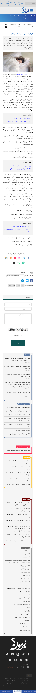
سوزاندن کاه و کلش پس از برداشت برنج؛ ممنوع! (18, 541)
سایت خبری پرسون (22, 74)
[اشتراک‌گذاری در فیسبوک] (31, 281)
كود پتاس (27, 554)
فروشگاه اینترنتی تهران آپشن (22, 617)
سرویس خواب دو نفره (24, 579)
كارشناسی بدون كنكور (24, 566)
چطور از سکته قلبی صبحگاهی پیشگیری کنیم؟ (18, 407)
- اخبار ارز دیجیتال (11, 683)
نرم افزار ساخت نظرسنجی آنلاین (22, 604)
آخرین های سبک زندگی (23, 404)
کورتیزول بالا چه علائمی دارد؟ (23, 430)
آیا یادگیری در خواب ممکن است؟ (22, 166)
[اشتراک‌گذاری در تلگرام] (22, 281)
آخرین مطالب (26, 499)
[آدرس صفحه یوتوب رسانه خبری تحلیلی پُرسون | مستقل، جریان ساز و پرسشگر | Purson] (15, 258)
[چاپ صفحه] (6, 24)
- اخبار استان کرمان (24, 683)
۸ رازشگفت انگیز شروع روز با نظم (22, 119)
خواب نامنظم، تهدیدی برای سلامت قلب (20, 169)
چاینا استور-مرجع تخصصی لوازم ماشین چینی (18, 588)
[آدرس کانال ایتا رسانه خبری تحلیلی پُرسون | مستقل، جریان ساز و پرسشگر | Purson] (10, 258)
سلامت (18, 285)
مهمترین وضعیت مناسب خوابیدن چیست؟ (19, 122)
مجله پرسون (26, 457)
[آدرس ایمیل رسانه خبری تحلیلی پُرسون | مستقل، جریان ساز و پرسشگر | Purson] (14, 262)
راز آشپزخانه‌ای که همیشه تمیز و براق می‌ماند (19, 434)
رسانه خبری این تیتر (25, 630)
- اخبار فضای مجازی (11, 681)
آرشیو (22, 3)
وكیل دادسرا (27, 551)
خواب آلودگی (11, 285)
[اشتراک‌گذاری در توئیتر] (27, 281)
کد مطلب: (28, 273)
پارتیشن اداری (26, 575)
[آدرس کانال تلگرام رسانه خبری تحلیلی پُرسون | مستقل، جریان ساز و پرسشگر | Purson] (24, 258)
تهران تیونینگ (26, 611)
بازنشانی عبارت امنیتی (18, 336)
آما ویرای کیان (10, 667)
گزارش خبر (27, 595)
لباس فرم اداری (26, 601)
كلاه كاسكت (27, 620)
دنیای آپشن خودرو (25, 614)
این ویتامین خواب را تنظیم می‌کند (22, 226)
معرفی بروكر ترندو (25, 569)
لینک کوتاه (28, 276)
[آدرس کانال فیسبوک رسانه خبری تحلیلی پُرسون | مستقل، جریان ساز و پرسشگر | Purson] (28, 258)
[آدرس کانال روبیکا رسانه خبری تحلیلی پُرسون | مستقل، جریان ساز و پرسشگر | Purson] (6, 258)
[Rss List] (1, 3)
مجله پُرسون (29, 24)
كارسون (28, 608)
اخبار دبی (28, 585)
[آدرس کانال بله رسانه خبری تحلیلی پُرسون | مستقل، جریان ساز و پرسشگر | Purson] (23, 262)
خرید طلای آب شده (25, 591)
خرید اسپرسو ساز (25, 572)
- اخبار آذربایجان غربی (23, 678)
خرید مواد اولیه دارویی (24, 598)
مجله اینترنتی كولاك (25, 624)
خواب (22, 285)
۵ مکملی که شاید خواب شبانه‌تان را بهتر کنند (19, 415)
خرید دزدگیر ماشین (25, 582)
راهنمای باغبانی (26, 557)
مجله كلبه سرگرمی (25, 627)
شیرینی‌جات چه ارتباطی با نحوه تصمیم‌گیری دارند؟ (17, 411)
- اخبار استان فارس (24, 681)
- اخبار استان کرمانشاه (10, 678)
